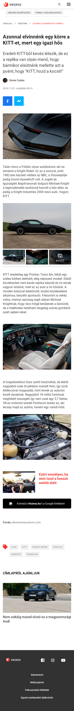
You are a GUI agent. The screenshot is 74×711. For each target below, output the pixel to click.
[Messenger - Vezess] (19, 101)
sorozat (16, 554)
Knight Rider (40, 547)
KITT (24, 547)
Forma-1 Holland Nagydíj (48, 13)
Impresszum (37, 675)
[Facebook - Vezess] (7, 101)
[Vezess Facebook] (42, 659)
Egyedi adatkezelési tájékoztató (37, 697)
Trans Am (32, 554)
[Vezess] (16, 4)
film (14, 547)
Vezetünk (22, 23)
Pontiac (58, 547)
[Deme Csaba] (5, 80)
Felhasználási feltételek (37, 690)
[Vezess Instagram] (52, 659)
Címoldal (7, 23)
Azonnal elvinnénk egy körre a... (48, 23)
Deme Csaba (16, 80)
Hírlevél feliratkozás (19, 13)
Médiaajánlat (37, 682)
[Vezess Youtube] (63, 659)
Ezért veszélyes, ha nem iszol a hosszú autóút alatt (53, 478)
